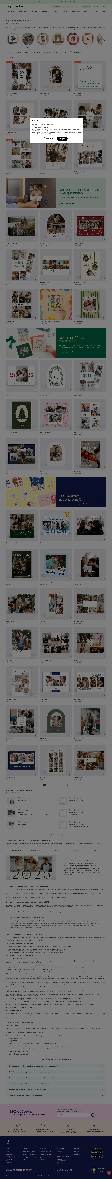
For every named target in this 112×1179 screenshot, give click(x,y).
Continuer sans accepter (40, 127)
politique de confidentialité (43, 134)
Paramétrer (49, 139)
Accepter (62, 139)
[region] (56, 130)
